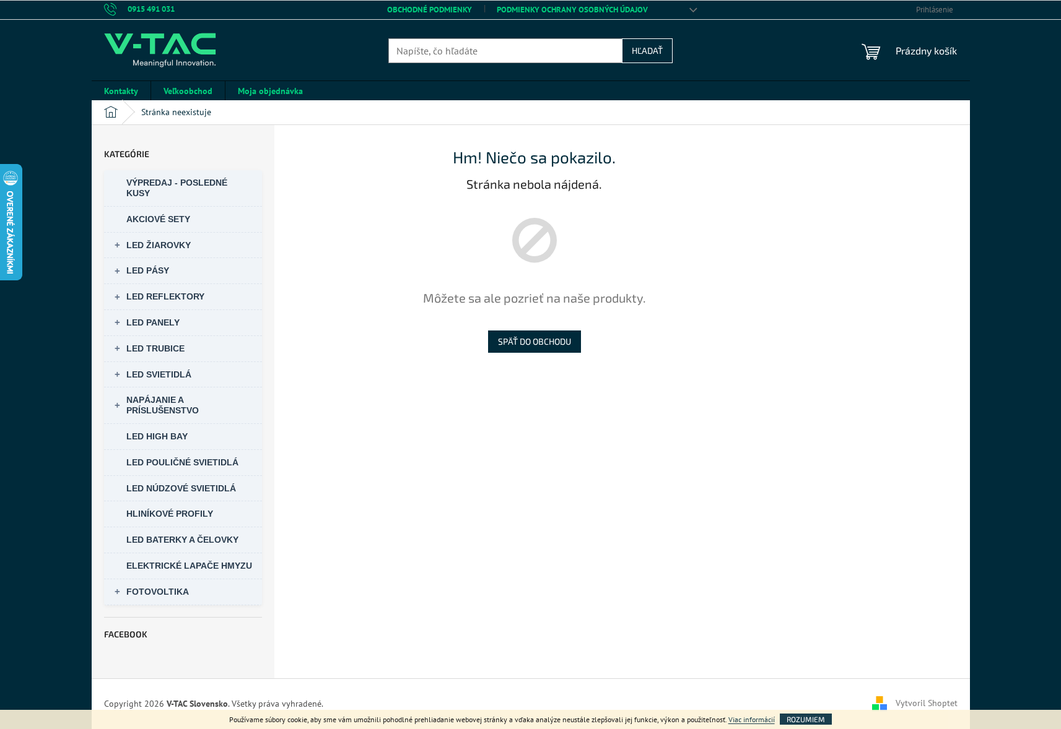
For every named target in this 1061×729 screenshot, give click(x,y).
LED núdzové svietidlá (181, 488)
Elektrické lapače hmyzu (189, 566)
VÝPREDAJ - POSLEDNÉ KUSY (176, 188)
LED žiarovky (158, 245)
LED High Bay (157, 436)
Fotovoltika (157, 592)
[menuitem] (121, 91)
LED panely (153, 322)
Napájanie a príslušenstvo (162, 405)
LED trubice (155, 348)
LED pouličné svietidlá (182, 462)
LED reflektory (165, 296)
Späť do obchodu (534, 341)
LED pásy (147, 270)
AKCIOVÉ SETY (158, 219)
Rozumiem (806, 719)
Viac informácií (751, 719)
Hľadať (647, 50)
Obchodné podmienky (429, 9)
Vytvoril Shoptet (927, 703)
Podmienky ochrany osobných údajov (572, 9)
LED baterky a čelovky (182, 540)
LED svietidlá (158, 374)
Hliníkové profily (169, 514)
